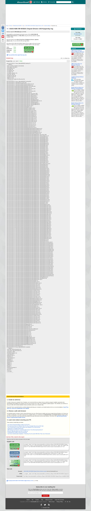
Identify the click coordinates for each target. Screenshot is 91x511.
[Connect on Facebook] (41, 505)
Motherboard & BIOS (17, 25)
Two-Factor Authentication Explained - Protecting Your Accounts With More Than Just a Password (29, 433)
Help (42, 499)
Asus (23, 25)
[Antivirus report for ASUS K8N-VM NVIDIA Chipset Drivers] (29, 52)
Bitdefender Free (21, 408)
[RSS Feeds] (48, 505)
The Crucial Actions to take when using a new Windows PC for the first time (24, 427)
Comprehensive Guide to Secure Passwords (17, 432)
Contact (37, 499)
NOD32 (27, 408)
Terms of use (51, 501)
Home (7, 25)
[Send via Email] (3, 36)
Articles (45, 2)
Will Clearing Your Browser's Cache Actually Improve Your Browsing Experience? (25, 429)
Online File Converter (59, 499)
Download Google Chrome (19, 417)
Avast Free (65, 407)
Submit (28, 499)
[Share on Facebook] (3, 27)
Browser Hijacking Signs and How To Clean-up (18, 431)
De (67, 501)
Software (37, 2)
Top (32, 499)
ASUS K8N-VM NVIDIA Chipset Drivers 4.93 (34, 25)
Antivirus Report (47, 25)
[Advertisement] (45, 14)
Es (69, 501)
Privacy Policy (60, 501)
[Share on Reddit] (3, 33)
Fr (65, 501)
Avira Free (14, 408)
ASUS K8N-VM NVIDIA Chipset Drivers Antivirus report (35, 471)
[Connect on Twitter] (45, 505)
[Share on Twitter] (3, 30)
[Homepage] (25, 2)
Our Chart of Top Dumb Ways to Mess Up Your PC (19, 424)
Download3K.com (35, 501)
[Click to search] (73, 2)
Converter (52, 2)
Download (78, 29)
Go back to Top (46, 507)
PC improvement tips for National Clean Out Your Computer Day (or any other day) (26, 426)
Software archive (49, 499)
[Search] (72, 2)
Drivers (10, 25)
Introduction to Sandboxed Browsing (15, 428)
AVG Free (9, 408)
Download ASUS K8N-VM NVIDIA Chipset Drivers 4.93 (20, 480)
